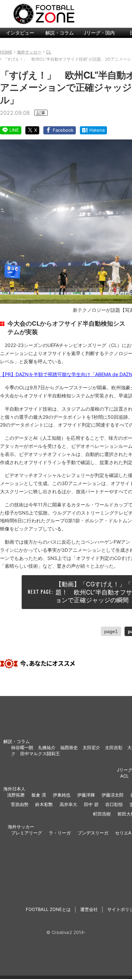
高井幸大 (68, 804)
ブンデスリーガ (93, 832)
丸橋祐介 (47, 747)
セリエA (123, 832)
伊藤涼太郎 (113, 795)
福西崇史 (69, 747)
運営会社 (89, 909)
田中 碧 (91, 804)
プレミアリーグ (26, 832)
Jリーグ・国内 (99, 33)
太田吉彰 (114, 747)
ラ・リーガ (60, 832)
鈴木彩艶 (44, 804)
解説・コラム (59, 33)
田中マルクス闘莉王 (40, 753)
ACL (124, 776)
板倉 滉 (38, 795)
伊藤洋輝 (86, 795)
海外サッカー (21, 826)
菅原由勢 (19, 804)
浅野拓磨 (16, 795)
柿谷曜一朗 (22, 747)
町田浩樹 (102, 814)
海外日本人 (14, 788)
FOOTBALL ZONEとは (48, 909)
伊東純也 (61, 795)
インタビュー (20, 33)
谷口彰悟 (114, 804)
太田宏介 (91, 747)
